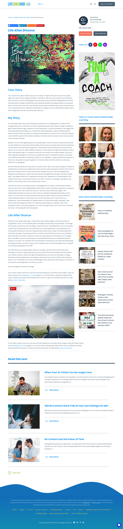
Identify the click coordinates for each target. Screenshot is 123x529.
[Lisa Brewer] (87, 150)
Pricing (68, 510)
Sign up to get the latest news (59, 513)
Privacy (80, 510)
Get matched (100, 33)
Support (22, 510)
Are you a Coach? (41, 510)
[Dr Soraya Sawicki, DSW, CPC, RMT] (87, 134)
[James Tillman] (87, 183)
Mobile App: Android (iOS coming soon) (98, 510)
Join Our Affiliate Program (79, 513)
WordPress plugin (41, 513)
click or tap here (19, 280)
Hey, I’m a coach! (107, 4)
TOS (74, 510)
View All (16, 472)
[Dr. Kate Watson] (106, 134)
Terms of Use (96, 502)
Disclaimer (86, 502)
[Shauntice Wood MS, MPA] (106, 166)
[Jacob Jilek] (87, 166)
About (15, 510)
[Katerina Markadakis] (106, 150)
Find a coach (85, 33)
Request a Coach (29, 275)
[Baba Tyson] (106, 183)
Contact (30, 510)
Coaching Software (56, 510)
